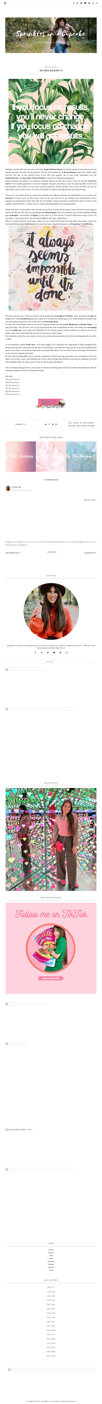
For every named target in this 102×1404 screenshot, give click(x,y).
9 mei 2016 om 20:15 (21, 490)
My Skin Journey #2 (12, 379)
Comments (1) (20, 424)
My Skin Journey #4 (12, 385)
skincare (91, 426)
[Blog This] (56, 424)
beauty (76, 423)
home (51, 1258)
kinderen (51, 1261)
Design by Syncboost (68, 1401)
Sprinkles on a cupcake (50, 1401)
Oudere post (90, 553)
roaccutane (81, 426)
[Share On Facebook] (49, 424)
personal (72, 426)
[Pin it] (52, 424)
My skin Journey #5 (12, 388)
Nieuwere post (13, 553)
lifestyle (51, 1264)
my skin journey (87, 423)
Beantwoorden (89, 500)
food (51, 1255)
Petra (15, 487)
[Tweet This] (45, 424)
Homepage (52, 552)
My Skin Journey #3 (12, 382)
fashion (51, 1252)
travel (51, 1270)
